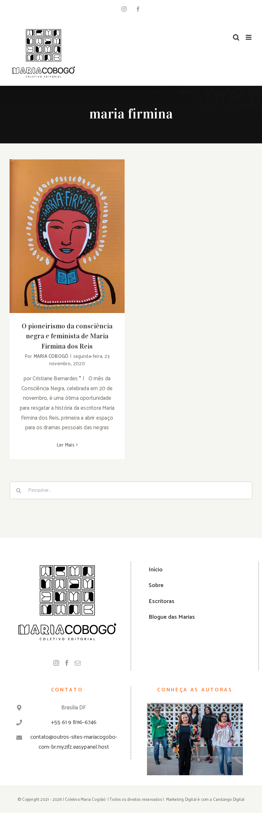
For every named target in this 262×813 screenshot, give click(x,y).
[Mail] (78, 663)
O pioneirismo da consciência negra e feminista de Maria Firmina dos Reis (67, 222)
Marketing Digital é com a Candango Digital (205, 799)
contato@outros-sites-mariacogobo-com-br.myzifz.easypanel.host (74, 742)
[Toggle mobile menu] (249, 37)
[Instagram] (56, 663)
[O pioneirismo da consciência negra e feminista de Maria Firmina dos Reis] (67, 236)
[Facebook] (67, 663)
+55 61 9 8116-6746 (74, 722)
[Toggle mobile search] (236, 37)
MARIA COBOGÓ (51, 356)
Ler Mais (65, 445)
